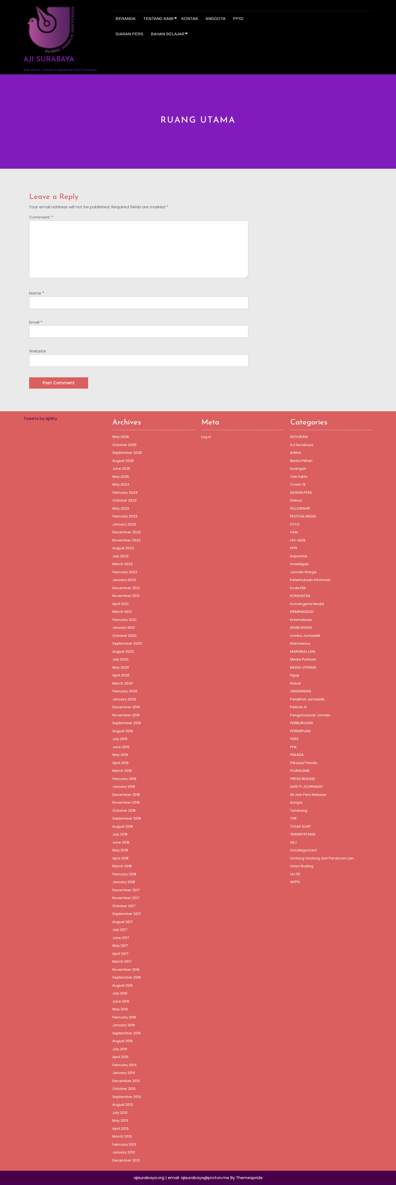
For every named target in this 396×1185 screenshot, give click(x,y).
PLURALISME (300, 770)
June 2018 (120, 842)
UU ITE (295, 874)
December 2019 (126, 707)
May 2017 (120, 945)
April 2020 (121, 675)
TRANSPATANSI (302, 834)
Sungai (296, 802)
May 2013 (120, 1120)
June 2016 (120, 1001)
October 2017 (123, 905)
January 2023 (124, 524)
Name (36, 293)
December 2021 (126, 587)
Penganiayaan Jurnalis (310, 715)
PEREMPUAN (300, 731)
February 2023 (124, 516)
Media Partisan (303, 659)
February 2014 (124, 1064)
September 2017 (126, 913)
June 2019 (120, 746)
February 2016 (124, 1017)
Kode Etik (298, 587)
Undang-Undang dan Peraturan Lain (322, 858)
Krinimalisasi (301, 619)
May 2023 (120, 508)
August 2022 (123, 548)
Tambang (298, 810)
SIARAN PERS (129, 34)
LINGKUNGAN (301, 627)
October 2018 (124, 810)
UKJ (293, 842)
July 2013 (119, 1112)
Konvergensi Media (307, 603)
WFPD (295, 882)
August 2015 (122, 1041)
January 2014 (123, 1072)
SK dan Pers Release (308, 794)
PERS (294, 738)
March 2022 (122, 563)
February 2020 (124, 691)
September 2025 (127, 452)
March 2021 (122, 611)
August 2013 (122, 1104)
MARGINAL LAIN (302, 651)
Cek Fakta (298, 476)
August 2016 (122, 985)
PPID (238, 18)
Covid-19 (297, 484)
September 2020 (127, 643)
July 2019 (119, 738)
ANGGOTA (215, 18)
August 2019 (122, 731)
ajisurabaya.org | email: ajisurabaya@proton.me (181, 1177)
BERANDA (126, 18)
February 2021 (124, 619)
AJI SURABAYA (48, 59)
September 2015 (126, 1033)
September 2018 (126, 818)
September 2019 (126, 722)
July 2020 (120, 659)
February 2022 (124, 572)
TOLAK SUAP (300, 826)
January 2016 (123, 1025)
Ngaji (294, 675)
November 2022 (126, 540)
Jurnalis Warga (303, 572)
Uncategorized (303, 850)
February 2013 (124, 1144)
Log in (206, 436)
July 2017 (119, 929)
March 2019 (122, 770)
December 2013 (126, 1080)
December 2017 (126, 890)
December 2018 (126, 794)
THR (293, 818)
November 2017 (125, 897)
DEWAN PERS (301, 492)
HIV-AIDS (297, 540)
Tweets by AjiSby (40, 418)
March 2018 (122, 866)
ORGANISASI (300, 691)
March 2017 (121, 961)
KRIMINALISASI (302, 611)
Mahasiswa (300, 643)
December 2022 (126, 532)
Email (35, 322)
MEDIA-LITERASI (303, 667)
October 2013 (124, 1088)
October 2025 (124, 444)
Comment (41, 217)
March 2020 (122, 683)
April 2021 (120, 603)
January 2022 (124, 579)
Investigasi (299, 563)
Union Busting (302, 866)
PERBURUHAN (301, 722)
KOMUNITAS (300, 595)
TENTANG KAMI (158, 18)
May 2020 (120, 667)
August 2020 (123, 651)
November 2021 (126, 595)
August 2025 (123, 460)
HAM (294, 532)
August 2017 (122, 921)
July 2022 (120, 556)
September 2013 (126, 1096)
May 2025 (120, 476)
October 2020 (124, 635)
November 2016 (126, 969)
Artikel (295, 452)
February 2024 (125, 492)
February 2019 (124, 778)
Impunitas (298, 556)
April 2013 (120, 1128)
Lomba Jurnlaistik (305, 635)
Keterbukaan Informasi (310, 579)
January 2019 (123, 786)
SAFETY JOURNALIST (306, 786)
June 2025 (121, 468)
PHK (293, 746)
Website (37, 351)
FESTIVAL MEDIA (303, 516)
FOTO (295, 524)
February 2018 (124, 874)
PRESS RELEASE (302, 778)
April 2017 (120, 953)
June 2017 (120, 937)
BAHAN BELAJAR (168, 34)
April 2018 (120, 858)
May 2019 (120, 754)
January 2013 (123, 1152)
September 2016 (126, 977)
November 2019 (126, 715)
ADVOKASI (299, 436)
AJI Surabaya (301, 444)
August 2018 (122, 826)
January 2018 (123, 882)
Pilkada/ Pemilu (303, 762)
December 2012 (126, 1160)
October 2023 (124, 500)
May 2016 (120, 1009)
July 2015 (119, 1049)
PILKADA (297, 754)
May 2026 (120, 436)
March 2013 (122, 1136)
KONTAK (189, 18)
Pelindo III (298, 707)
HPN (293, 548)
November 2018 (126, 802)
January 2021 (123, 627)
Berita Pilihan (301, 460)
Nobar (295, 683)
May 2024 (120, 484)
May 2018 (120, 850)
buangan (298, 468)
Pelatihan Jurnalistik (307, 699)
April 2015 (120, 1056)
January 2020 (124, 699)
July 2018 (119, 834)
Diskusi (296, 500)
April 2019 (120, 762)
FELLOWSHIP (300, 508)
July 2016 (119, 993)
